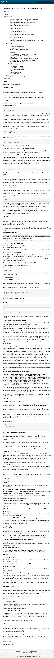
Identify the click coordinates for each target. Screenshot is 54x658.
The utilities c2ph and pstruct (16, 66)
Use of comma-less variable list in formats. (19, 51)
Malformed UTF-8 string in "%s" (17, 69)
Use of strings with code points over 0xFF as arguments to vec (24, 21)
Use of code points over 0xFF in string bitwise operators (22, 22)
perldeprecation (6, 6)
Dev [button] (22, 2)
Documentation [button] (29, 2)
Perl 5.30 (10, 27)
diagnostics (10, 644)
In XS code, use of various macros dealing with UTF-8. (22, 42)
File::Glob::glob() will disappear (17, 33)
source (12, 5)
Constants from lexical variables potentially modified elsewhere (24, 19)
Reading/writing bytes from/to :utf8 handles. (19, 39)
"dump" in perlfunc (9, 277)
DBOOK (17, 651)
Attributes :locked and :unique (16, 45)
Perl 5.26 (10, 63)
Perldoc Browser (8, 2)
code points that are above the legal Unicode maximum (27, 363)
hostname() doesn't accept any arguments (19, 24)
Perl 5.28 (10, 43)
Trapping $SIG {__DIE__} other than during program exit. (22, 67)
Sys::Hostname (21, 179)
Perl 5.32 (10, 18)
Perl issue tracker (44, 654)
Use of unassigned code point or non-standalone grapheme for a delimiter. (26, 40)
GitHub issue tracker (33, 651)
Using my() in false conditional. (16, 37)
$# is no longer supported (15, 30)
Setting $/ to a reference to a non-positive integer (21, 48)
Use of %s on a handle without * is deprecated (20, 76)
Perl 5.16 (10, 75)
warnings (5, 644)
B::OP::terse (12, 57)
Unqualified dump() (14, 36)
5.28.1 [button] (17, 2)
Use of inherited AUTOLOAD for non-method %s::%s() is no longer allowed (26, 58)
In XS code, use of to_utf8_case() (17, 61)
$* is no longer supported (15, 28)
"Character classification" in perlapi (24, 391)
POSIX (41, 616)
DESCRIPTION (8, 16)
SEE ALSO (7, 78)
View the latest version (39, 8)
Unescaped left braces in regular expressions (20, 25)
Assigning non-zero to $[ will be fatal (18, 31)
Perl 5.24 (10, 70)
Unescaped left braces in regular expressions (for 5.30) (22, 34)
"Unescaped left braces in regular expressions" (15, 268)
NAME (6, 15)
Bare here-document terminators (17, 46)
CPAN (14, 5)
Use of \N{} (12, 52)
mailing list (51, 654)
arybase (33, 245)
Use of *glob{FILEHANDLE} (16, 72)
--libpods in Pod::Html (14, 64)
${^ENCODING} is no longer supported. (18, 55)
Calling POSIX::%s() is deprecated (17, 73)
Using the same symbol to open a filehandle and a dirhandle (23, 54)
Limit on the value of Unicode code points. (19, 49)
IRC (15, 656)
